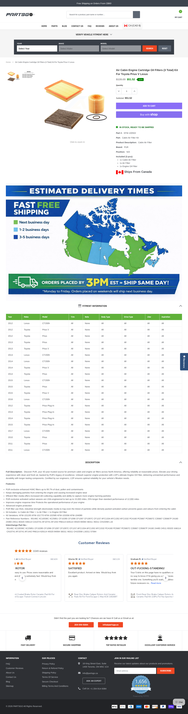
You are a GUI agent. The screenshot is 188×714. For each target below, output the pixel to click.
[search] (136, 14)
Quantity (119, 85)
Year (19, 44)
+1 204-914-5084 (98, 688)
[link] (14, 77)
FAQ (89, 26)
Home (44, 26)
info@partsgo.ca (90, 673)
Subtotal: (120, 98)
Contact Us (77, 26)
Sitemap (10, 686)
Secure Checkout (50, 681)
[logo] (21, 15)
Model (104, 44)
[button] (22, 578)
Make (61, 44)
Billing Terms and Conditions (55, 686)
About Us (113, 26)
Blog (64, 26)
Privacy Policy (48, 664)
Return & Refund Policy (53, 668)
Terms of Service (50, 677)
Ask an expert (93, 680)
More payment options (149, 121)
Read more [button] (156, 583)
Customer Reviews (94, 543)
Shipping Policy (49, 672)
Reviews (100, 26)
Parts (54, 26)
